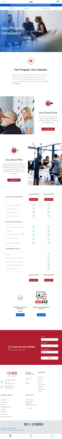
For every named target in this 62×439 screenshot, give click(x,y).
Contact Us (40, 382)
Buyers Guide (41, 377)
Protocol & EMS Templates (13, 222)
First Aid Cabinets (5, 414)
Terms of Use (21, 430)
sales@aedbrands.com (31, 405)
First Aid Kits (4, 411)
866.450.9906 (8, 386)
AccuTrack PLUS (48, 112)
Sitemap (40, 391)
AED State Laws (42, 384)
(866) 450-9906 (12, 8)
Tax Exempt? (26, 8)
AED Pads (3, 404)
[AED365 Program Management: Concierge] (41, 298)
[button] (57, 2)
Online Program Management (14, 197)
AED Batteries (4, 402)
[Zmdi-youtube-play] (31, 408)
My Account (28, 378)
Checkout (28, 383)
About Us (40, 379)
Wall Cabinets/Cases (6, 407)
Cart (27, 381)
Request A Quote (46, 8)
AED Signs (3, 409)
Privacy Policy (13, 430)
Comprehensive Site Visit (12, 249)
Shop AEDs (3, 399)
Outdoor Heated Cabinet (6, 416)
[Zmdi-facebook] (26, 408)
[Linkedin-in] (28, 408)
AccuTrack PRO (14, 159)
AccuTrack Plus (33, 194)
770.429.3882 (8, 388)
